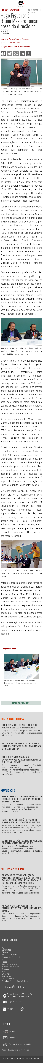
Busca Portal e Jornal (10, 967)
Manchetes (6, 950)
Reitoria (5, 971)
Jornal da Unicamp (9, 955)
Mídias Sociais (8, 979)
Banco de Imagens (9, 964)
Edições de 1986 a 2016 (12, 957)
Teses (4, 962)
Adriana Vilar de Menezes (19, 39)
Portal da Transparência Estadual (15, 981)
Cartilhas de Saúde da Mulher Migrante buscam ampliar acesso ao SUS (22, 841)
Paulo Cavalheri (24, 46)
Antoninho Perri (14, 43)
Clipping (5, 952)
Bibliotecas (6, 976)
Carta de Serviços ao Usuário (20, 1044)
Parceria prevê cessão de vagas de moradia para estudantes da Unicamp (21, 821)
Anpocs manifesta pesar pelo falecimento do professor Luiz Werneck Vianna (22, 908)
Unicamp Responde (10, 974)
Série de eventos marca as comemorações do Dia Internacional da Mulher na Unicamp (21, 759)
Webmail (12, 1032)
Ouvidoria (5, 969)
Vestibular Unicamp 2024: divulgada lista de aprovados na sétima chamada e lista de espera (21, 746)
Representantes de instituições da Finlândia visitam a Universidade (19, 726)
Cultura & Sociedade (13, 869)
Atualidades (8, 790)
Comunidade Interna (12, 719)
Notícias (5, 959)
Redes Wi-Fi (13, 1038)
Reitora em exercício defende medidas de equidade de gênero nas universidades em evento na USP (22, 799)
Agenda (5, 947)
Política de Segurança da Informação (15, 1050)
